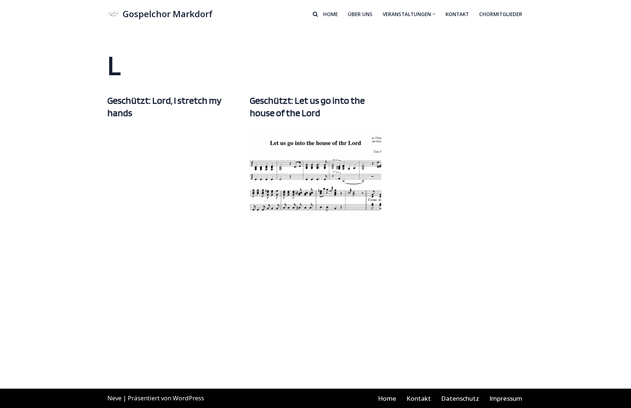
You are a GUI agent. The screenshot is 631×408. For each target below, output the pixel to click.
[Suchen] (315, 14)
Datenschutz (460, 398)
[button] (434, 14)
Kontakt (457, 14)
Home (330, 14)
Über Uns (360, 14)
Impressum (505, 398)
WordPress (188, 398)
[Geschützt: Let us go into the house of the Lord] (315, 173)
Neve (114, 398)
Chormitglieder (500, 14)
